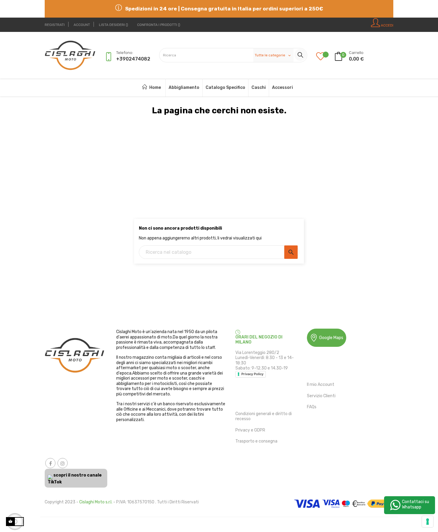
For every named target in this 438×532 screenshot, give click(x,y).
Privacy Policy (252, 374)
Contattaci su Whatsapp (415, 504)
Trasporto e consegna (256, 441)
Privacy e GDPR (250, 430)
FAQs (311, 406)
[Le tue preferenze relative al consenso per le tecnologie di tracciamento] (427, 521)
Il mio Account (320, 384)
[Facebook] (50, 463)
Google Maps (331, 337)
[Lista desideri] (325, 57)
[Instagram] (63, 463)
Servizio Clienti (321, 395)
